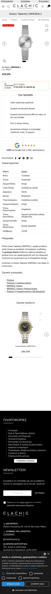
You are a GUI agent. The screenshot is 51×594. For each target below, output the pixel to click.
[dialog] (25, 572)
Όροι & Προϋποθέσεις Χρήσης (21, 433)
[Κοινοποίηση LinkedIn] (27, 158)
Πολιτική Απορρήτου (17, 439)
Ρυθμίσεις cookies (25, 461)
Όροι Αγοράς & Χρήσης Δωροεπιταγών (25, 445)
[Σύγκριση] (47, 30)
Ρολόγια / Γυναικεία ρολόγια (19, 283)
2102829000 (8, 534)
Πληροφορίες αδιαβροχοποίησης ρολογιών (27, 450)
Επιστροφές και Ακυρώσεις (20, 442)
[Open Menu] (3, 6)
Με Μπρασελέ (43, 20)
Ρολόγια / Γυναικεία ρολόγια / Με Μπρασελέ (26, 291)
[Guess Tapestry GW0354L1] (25, 42)
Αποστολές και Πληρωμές (19, 436)
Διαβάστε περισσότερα (30, 568)
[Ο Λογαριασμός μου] (43, 6)
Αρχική (4, 20)
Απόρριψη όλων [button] (37, 584)
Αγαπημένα (25, 1)
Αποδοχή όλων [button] (13, 584)
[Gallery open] (4, 61)
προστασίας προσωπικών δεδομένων (20, 505)
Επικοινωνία (8, 1)
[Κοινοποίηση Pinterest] (23, 158)
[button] (24, 61)
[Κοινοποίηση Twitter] (19, 158)
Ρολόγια (14, 20)
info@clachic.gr (13, 539)
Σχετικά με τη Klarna (17, 453)
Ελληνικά (45, 1)
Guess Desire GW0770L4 (25, 346)
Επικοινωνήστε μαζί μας (18, 456)
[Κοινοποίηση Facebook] (15, 158)
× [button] (48, 554)
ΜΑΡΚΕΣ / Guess (14, 286)
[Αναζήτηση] (8, 6)
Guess (24, 172)
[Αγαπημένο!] (47, 26)
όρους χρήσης (25, 502)
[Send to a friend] (31, 158)
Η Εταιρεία (12, 430)
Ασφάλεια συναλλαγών (18, 447)
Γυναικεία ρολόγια (27, 20)
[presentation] (4, 44)
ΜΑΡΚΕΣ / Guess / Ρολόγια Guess (22, 289)
